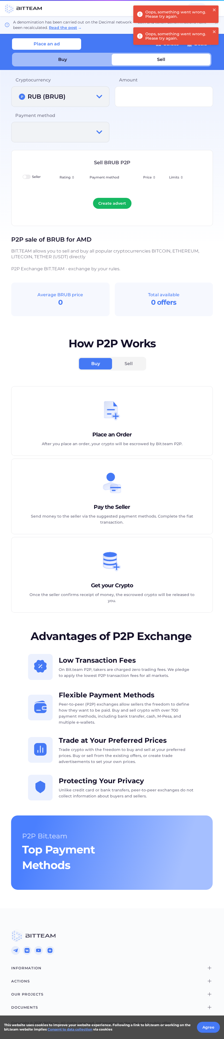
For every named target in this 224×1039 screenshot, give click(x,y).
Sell (161, 59)
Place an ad (47, 43)
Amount (128, 80)
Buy (62, 59)
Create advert (112, 203)
